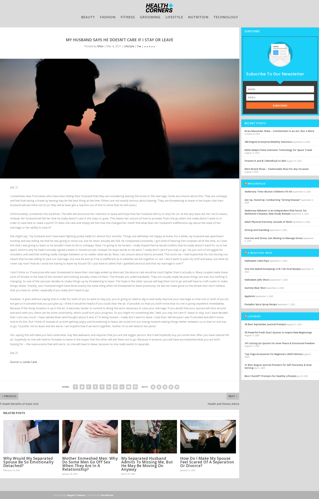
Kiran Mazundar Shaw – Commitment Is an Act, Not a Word (279, 131)
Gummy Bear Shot (255, 287)
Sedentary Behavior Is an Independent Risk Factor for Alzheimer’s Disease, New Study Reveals (276, 212)
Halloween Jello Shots (257, 279)
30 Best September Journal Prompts (265, 324)
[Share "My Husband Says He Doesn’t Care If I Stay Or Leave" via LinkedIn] (108, 387)
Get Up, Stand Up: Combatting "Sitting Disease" (272, 199)
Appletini (250, 296)
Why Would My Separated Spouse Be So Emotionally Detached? (28, 462)
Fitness (128, 17)
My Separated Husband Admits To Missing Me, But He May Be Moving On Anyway (147, 464)
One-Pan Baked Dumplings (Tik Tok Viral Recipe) (273, 268)
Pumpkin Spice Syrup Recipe (261, 304)
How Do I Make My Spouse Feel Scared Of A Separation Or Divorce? (207, 462)
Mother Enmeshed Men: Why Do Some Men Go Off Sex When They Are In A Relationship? (90, 464)
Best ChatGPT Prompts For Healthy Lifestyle (270, 376)
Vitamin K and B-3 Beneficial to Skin (265, 160)
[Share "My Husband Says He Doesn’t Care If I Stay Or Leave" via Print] (135, 387)
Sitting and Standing (257, 230)
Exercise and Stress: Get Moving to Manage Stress (274, 238)
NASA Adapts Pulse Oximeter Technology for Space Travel (278, 150)
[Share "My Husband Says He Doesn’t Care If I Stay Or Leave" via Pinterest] (102, 387)
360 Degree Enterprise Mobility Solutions (268, 141)
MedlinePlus (257, 183)
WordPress (107, 495)
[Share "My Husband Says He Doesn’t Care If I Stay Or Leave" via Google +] (88, 387)
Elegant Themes (76, 495)
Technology (225, 17)
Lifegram (254, 316)
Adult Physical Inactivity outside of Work (268, 221)
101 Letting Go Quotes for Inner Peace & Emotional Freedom (280, 343)
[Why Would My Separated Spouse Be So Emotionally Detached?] (31, 436)
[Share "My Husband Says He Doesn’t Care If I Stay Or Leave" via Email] (128, 387)
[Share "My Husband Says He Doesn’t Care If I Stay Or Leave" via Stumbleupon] (122, 387)
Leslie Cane (30, 362)
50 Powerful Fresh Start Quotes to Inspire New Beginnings (278, 332)
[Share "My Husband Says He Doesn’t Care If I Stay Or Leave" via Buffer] (115, 387)
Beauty (88, 17)
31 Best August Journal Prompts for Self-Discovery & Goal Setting (278, 366)
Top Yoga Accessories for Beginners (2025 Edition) (273, 354)
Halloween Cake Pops (257, 260)
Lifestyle (174, 17)
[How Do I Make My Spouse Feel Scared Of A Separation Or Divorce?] (208, 436)
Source (14, 362)
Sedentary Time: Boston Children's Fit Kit (268, 191)
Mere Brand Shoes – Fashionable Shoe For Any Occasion (277, 168)
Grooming (150, 17)
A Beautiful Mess (260, 252)
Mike (100, 46)
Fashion (108, 17)
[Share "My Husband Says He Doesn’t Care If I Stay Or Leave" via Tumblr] (95, 387)
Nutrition (198, 17)
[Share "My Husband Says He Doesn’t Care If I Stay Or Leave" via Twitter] (82, 387)
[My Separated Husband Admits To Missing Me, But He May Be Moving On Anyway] (149, 436)
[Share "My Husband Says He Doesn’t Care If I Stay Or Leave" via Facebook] (75, 387)
